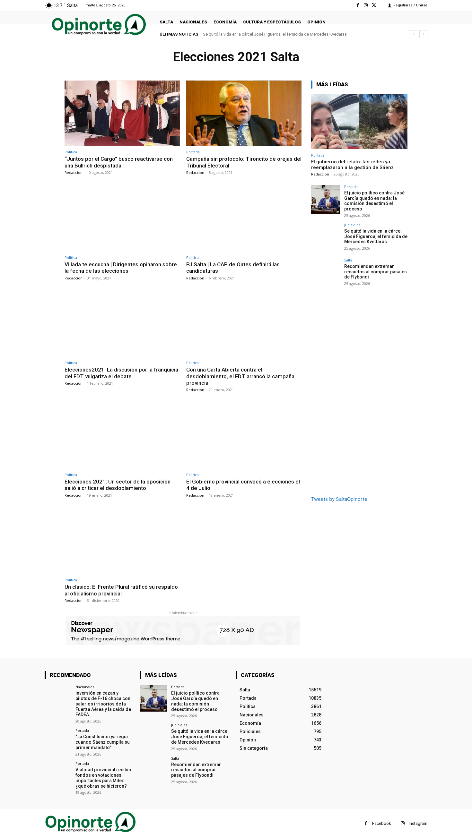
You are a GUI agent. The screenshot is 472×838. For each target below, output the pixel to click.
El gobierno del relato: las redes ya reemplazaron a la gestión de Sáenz (352, 164)
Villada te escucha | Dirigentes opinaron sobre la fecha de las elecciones (121, 267)
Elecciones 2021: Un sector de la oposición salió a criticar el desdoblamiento (117, 484)
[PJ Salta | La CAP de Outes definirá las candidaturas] (244, 219)
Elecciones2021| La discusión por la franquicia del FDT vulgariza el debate (121, 372)
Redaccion (74, 172)
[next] (423, 34)
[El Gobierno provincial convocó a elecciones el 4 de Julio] (244, 436)
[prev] (413, 34)
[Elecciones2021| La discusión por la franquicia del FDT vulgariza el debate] (122, 324)
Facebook (381, 823)
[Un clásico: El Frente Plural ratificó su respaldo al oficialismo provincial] (122, 541)
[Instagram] (366, 5)
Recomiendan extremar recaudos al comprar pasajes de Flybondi (375, 272)
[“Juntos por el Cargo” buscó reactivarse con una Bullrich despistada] (122, 113)
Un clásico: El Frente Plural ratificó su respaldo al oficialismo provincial (121, 590)
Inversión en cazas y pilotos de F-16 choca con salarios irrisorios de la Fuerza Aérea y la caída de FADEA (103, 703)
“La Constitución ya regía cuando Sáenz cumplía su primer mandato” (102, 742)
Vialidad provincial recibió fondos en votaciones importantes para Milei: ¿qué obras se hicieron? (103, 777)
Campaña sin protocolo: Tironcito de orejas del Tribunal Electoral (244, 162)
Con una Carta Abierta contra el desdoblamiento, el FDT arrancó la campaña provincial (240, 376)
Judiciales (352, 225)
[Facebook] (358, 5)
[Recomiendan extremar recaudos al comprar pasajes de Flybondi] (325, 272)
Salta (348, 260)
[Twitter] (374, 5)
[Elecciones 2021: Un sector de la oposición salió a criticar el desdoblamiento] (122, 436)
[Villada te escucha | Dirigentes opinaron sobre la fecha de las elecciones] (122, 219)
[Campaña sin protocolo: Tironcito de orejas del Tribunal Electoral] (244, 113)
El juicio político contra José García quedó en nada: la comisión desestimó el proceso (374, 200)
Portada (193, 152)
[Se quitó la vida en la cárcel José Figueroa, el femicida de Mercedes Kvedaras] (325, 237)
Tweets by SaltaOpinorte (339, 499)
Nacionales (84, 686)
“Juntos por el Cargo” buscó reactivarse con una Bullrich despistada (119, 162)
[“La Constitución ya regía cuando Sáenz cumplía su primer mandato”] (58, 742)
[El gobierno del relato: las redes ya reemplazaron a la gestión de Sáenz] (359, 121)
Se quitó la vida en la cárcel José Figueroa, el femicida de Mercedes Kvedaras (275, 34)
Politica (71, 152)
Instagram (418, 823)
